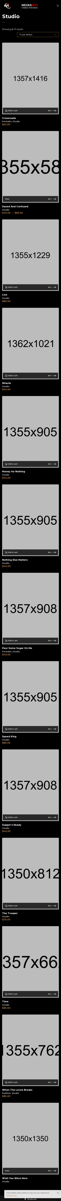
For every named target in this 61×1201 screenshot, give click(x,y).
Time (5, 1001)
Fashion (6, 1093)
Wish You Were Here (15, 1178)
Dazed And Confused (15, 206)
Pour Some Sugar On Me (17, 648)
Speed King (9, 736)
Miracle (6, 383)
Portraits (6, 121)
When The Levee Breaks (17, 1090)
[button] (49, 110)
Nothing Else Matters (15, 560)
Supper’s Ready (11, 825)
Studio (16, 121)
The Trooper (10, 913)
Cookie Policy (11, 1195)
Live (4, 294)
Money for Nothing (13, 471)
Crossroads (9, 118)
